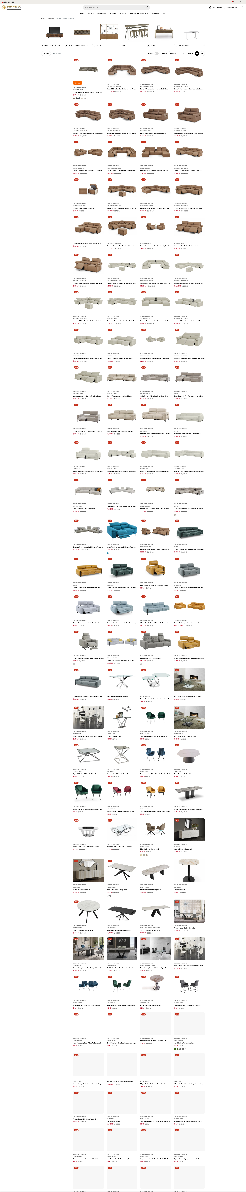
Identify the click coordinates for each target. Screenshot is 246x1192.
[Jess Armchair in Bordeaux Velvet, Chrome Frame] (88, 1139)
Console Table (111, 734)
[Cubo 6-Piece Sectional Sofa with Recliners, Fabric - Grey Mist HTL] (175, 515)
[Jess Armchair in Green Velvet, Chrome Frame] (155, 717)
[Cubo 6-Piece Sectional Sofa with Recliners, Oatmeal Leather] (155, 489)
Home (43, 19)
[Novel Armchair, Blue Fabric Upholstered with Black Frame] (155, 754)
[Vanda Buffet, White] (122, 1102)
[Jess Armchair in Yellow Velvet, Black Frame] (155, 792)
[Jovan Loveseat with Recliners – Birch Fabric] (88, 451)
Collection (51, 19)
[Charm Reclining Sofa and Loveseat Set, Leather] (189, 606)
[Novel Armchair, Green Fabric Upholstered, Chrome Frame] (122, 986)
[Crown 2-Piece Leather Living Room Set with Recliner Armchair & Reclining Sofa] (155, 530)
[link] (54, 34)
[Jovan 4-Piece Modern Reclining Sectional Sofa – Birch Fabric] (155, 451)
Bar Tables (177, 887)
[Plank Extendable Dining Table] (155, 870)
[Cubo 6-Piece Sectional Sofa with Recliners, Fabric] (189, 489)
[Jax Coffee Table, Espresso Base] (189, 717)
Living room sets (78, 168)
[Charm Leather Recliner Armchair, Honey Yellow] (155, 568)
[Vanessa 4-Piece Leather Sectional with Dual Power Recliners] (88, 339)
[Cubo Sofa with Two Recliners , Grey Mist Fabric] (189, 376)
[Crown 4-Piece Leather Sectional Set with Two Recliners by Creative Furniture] (189, 189)
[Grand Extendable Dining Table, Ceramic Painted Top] (189, 792)
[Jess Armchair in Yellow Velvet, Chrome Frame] (122, 1139)
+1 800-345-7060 (8, 2)
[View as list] (202, 53)
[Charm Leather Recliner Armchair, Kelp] (155, 1023)
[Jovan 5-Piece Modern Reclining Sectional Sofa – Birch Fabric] (189, 451)
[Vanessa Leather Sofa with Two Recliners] (88, 376)
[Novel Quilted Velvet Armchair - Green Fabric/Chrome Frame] (175, 1049)
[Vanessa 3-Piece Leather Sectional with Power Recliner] (122, 339)
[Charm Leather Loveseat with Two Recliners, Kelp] (122, 568)
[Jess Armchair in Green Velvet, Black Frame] (88, 792)
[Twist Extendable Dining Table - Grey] (110, 896)
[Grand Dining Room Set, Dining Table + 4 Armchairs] (88, 948)
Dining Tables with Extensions (150, 928)
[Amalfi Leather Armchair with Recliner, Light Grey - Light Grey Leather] (74, 664)
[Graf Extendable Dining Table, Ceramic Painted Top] (88, 1177)
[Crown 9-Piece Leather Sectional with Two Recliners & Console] (122, 151)
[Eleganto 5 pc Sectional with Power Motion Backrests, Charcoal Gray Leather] (88, 530)
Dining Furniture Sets (147, 965)
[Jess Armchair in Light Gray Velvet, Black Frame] (189, 1102)
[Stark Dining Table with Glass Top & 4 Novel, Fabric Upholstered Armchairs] (189, 948)
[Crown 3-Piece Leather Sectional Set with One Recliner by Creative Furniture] (88, 226)
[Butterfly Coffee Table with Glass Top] (122, 829)
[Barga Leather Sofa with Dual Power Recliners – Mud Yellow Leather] (155, 113)
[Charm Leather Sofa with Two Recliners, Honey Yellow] (88, 568)
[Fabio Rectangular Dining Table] (122, 679)
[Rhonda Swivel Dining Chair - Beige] (141, 855)
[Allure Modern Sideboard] (88, 870)
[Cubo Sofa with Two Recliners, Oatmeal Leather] (122, 414)
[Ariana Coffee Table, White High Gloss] (88, 829)
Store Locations (238, 2)
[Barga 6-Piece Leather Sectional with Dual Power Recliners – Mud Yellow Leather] (189, 69)
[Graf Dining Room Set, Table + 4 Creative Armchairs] (122, 948)
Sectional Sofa (78, 90)
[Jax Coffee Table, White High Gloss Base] (189, 679)
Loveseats (143, 431)
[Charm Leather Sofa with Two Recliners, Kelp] (189, 530)
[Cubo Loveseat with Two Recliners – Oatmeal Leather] (155, 414)
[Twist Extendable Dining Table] (122, 870)
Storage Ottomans (79, 205)
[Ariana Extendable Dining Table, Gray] (88, 1102)
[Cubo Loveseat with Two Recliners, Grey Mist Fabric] (88, 414)
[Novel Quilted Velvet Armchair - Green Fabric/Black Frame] (178, 1049)
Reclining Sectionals (114, 86)
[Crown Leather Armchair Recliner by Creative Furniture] (155, 226)
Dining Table (77, 734)
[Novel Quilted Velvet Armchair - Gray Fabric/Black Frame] (183, 1049)
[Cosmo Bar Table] (189, 870)
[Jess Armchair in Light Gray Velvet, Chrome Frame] (155, 1102)
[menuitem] (82, 13)
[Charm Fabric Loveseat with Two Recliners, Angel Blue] (122, 606)
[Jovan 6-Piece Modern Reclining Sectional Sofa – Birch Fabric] (122, 451)
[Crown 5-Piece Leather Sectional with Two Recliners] (189, 151)
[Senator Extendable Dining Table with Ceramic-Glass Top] (122, 911)
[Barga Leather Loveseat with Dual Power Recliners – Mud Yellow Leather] (189, 113)
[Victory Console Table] (122, 717)
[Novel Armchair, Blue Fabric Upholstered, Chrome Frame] (88, 986)
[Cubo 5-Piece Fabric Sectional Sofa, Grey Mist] (155, 376)
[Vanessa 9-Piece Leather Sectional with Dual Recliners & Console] (155, 264)
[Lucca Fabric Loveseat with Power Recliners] (122, 530)
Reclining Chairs (145, 243)
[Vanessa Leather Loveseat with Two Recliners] (189, 339)
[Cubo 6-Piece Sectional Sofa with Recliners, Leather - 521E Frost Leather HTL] (82, 98)
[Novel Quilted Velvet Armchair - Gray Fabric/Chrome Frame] (180, 1049)
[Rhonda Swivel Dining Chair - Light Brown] (147, 855)
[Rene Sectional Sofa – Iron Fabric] (88, 489)
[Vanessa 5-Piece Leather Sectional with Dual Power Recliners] (122, 301)
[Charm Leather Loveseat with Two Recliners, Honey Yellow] (189, 641)
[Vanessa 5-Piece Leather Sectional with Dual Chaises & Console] (155, 301)
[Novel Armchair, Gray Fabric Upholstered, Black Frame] (88, 1023)
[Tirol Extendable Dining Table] (155, 911)
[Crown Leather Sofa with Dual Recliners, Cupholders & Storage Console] (189, 226)
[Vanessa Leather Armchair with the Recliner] (155, 339)
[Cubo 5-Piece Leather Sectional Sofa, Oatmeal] (122, 376)
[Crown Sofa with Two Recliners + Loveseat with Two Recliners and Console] (88, 151)
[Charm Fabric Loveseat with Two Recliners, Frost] (88, 606)
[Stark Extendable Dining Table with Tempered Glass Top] (88, 717)
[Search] (147, 7)
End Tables (110, 771)
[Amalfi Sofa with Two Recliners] (155, 641)
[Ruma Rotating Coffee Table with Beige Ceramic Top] (122, 1064)
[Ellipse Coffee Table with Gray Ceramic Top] (189, 1064)
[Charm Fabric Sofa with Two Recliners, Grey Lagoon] (88, 679)
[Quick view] (101, 62)
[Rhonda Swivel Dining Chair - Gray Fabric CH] (144, 855)
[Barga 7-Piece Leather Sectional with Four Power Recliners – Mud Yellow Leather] (155, 69)
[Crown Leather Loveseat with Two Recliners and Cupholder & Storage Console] (88, 264)
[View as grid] (197, 53)
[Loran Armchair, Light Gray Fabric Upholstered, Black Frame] (155, 1177)
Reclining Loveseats (180, 130)
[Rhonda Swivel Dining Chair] (155, 829)
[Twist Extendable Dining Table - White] (108, 896)
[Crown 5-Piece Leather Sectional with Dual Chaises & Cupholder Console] (155, 151)
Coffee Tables (145, 696)
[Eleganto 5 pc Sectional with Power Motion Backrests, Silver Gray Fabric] (122, 489)
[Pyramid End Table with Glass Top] (122, 754)
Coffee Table (144, 1003)
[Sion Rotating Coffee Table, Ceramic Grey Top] (88, 1064)
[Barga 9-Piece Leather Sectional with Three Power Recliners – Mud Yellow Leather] (122, 69)
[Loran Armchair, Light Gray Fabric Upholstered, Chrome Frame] (189, 1177)
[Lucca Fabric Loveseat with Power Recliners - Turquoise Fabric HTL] (108, 553)
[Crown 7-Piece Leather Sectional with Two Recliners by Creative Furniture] (155, 189)
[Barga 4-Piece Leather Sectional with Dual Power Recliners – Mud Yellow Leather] (122, 113)
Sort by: (164, 53)
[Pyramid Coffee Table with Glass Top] (88, 754)
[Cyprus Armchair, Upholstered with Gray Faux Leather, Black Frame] (189, 986)
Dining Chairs (144, 734)
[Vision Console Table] (122, 1177)
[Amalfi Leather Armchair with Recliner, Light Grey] (88, 641)
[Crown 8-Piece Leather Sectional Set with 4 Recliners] (122, 189)
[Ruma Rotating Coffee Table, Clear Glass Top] (155, 679)
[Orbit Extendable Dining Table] (88, 911)
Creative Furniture (79, 87)
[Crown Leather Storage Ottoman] (88, 189)
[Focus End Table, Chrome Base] (155, 986)
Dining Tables (111, 887)
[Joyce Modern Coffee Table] (189, 754)
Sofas (176, 393)
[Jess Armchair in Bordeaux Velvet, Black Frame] (122, 792)
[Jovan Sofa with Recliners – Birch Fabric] (189, 414)
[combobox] (116, 7)
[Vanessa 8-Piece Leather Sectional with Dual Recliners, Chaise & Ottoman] (189, 264)
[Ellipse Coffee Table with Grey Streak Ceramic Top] (155, 1064)
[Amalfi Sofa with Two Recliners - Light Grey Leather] (141, 664)
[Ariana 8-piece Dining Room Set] (189, 911)
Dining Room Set (78, 965)
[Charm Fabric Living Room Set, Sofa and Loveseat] (122, 641)
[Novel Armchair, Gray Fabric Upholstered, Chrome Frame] (122, 1023)
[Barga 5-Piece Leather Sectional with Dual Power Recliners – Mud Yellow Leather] (88, 113)
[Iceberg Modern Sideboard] (189, 829)
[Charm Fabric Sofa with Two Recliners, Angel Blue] (155, 606)
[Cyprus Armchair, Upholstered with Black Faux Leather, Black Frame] (155, 1139)
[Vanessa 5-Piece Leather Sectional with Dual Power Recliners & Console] (189, 301)
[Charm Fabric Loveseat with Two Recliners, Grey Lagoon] (189, 568)
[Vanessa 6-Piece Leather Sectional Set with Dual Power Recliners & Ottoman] (88, 301)
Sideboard (177, 846)
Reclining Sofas (145, 130)
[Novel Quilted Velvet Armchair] (189, 1023)
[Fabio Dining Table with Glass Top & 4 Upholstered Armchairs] (155, 948)
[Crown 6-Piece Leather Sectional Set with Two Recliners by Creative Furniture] (122, 226)
